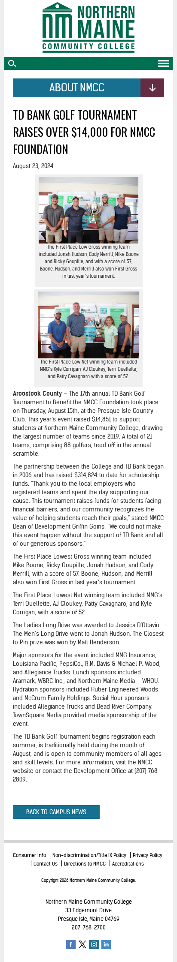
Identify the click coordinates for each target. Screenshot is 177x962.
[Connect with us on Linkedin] (106, 944)
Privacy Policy (147, 855)
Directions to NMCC (85, 863)
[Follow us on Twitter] (82, 944)
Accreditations (128, 863)
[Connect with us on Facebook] (71, 944)
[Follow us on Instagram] (94, 944)
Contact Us (46, 863)
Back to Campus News (56, 812)
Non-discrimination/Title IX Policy (89, 855)
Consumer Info (29, 855)
